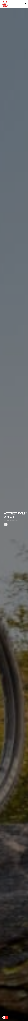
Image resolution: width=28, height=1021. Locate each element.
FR (4, 1017)
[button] (25, 4)
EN (6, 1017)
